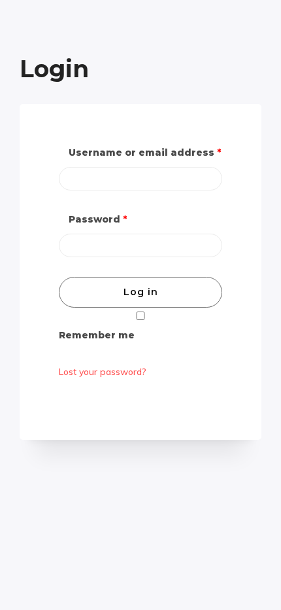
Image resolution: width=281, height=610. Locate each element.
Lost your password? (102, 372)
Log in (141, 292)
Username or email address (145, 152)
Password (98, 219)
